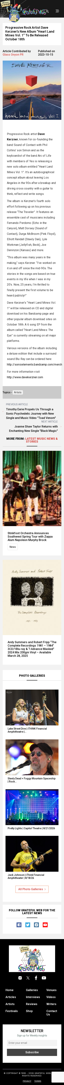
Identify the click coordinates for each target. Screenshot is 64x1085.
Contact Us (51, 1012)
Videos (51, 997)
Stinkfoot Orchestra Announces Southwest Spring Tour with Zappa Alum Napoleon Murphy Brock (30, 536)
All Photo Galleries (30, 889)
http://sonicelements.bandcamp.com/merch (34, 364)
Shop (29, 1011)
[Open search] (47, 11)
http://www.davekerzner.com (25, 377)
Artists (18, 392)
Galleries (32, 990)
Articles (11, 997)
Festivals (12, 1011)
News (13, 547)
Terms (37, 1081)
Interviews (33, 997)
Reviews (31, 1004)
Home (10, 990)
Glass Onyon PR (13, 54)
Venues (51, 990)
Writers (51, 1004)
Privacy (27, 1081)
